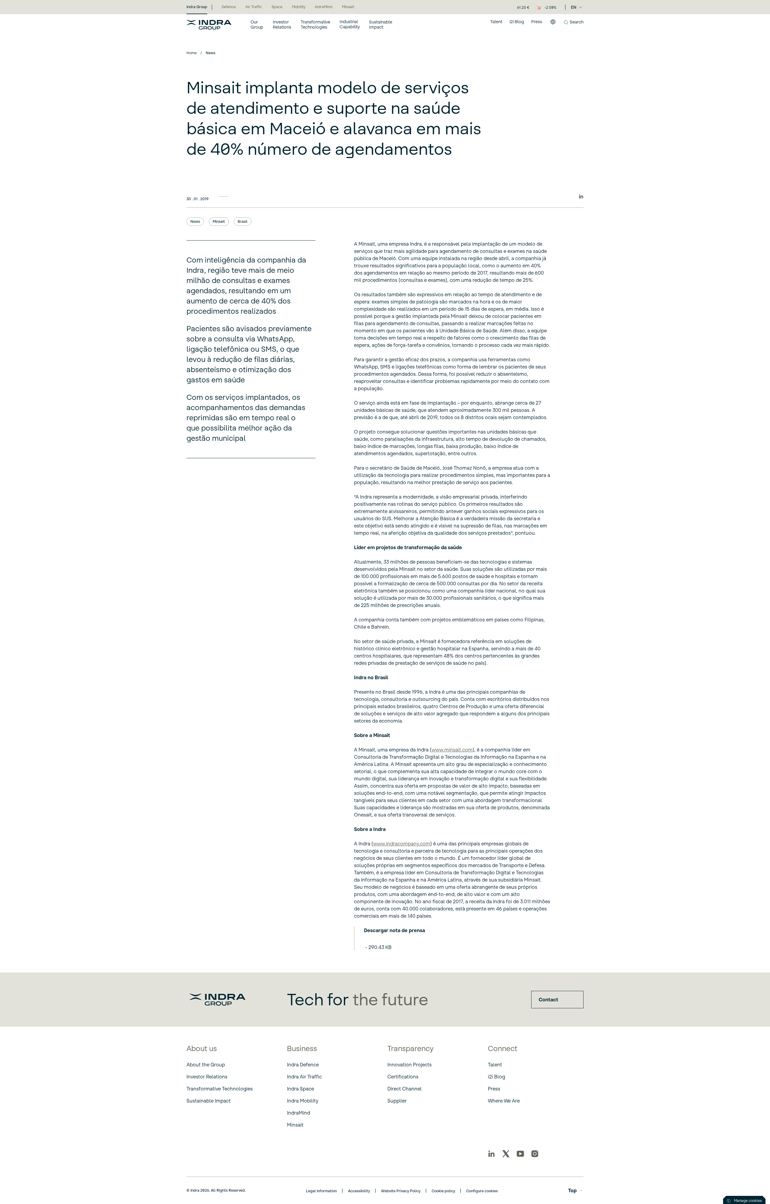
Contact (548, 1000)
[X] (506, 1153)
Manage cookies (748, 1200)
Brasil (243, 221)
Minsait (219, 221)
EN (573, 7)
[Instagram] (534, 1153)
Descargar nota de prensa (394, 930)
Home (191, 53)
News (195, 221)
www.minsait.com (452, 750)
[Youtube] (520, 1153)
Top (572, 1190)
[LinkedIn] (491, 1153)
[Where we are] (552, 24)
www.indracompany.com (401, 844)
